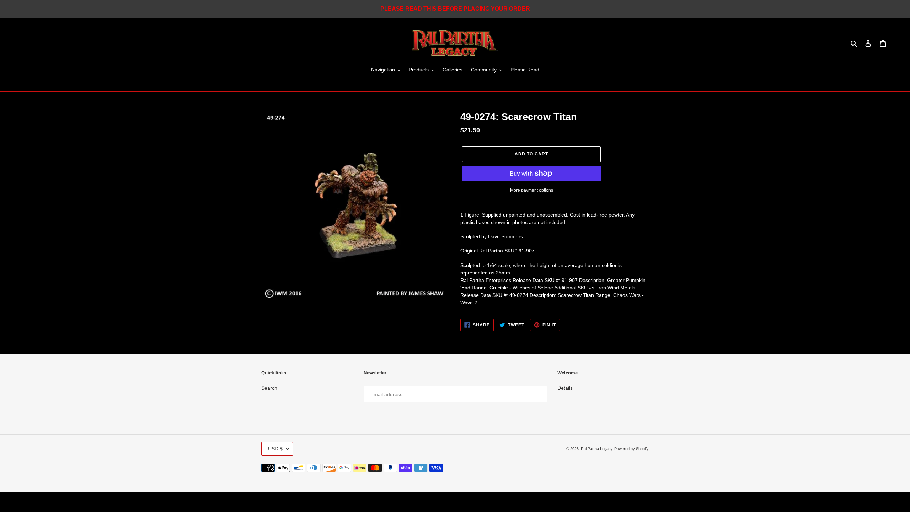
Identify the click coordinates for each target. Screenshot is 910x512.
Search (269, 388)
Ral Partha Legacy (597, 449)
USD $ (275, 449)
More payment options (531, 190)
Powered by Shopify (631, 449)
